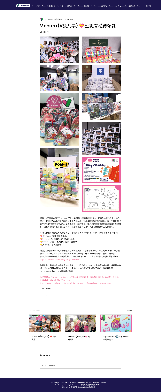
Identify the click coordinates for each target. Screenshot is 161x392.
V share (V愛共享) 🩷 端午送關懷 (79, 338)
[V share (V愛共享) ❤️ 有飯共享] (45, 323)
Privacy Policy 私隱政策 (86, 387)
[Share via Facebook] (41, 296)
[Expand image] (59, 50)
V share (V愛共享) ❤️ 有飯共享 (44, 338)
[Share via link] (46, 296)
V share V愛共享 (45, 288)
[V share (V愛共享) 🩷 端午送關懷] (80, 323)
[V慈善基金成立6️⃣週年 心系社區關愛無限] (116, 323)
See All (129, 310)
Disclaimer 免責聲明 (69, 387)
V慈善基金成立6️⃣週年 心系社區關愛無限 (116, 338)
